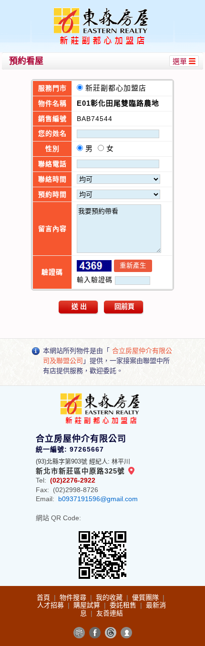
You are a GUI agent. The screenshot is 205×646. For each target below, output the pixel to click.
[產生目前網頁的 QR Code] (79, 632)
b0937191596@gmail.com (98, 499)
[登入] (126, 632)
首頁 (44, 597)
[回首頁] (104, 11)
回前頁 (124, 306)
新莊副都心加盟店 (118, 88)
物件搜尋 (74, 597)
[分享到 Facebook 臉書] (95, 632)
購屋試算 (87, 605)
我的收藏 (110, 597)
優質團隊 (146, 597)
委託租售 (124, 605)
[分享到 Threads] (110, 632)
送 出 (79, 306)
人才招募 (51, 605)
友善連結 (109, 613)
